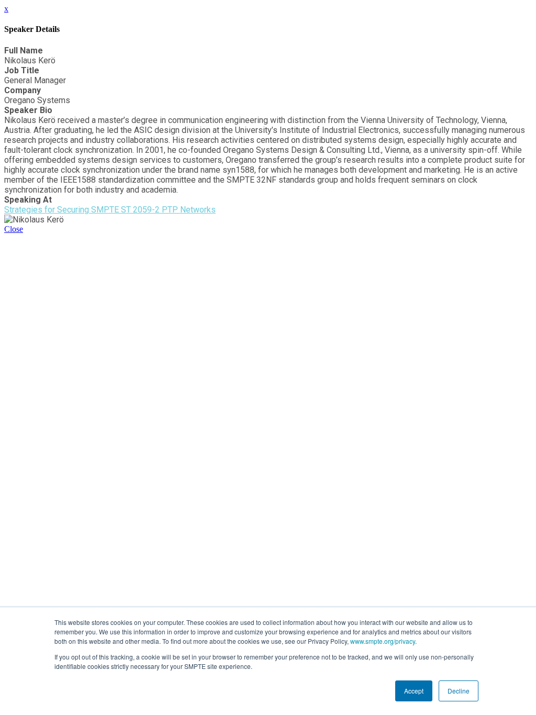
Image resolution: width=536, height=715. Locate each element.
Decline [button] (459, 690)
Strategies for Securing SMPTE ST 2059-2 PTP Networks (110, 210)
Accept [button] (413, 690)
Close (13, 229)
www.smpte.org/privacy (382, 640)
